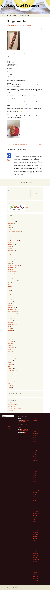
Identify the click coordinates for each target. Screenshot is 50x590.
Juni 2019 (34, 496)
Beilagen (9, 225)
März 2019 (34, 502)
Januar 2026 (35, 420)
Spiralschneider (11, 355)
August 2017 (35, 538)
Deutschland (10, 238)
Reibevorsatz (10, 334)
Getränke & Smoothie (12, 267)
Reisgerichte (10, 336)
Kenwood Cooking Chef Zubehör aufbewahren (22, 434)
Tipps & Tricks (10, 360)
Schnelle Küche (10, 341)
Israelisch (9, 286)
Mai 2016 (34, 566)
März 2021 (34, 458)
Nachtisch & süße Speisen (12, 311)
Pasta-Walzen (10, 322)
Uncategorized (10, 368)
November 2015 (35, 578)
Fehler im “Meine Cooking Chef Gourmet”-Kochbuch (23, 421)
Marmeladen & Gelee (11, 307)
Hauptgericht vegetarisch (12, 280)
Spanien (9, 353)
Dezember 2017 (35, 530)
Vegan (9, 372)
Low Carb (9, 305)
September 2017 (36, 536)
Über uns (3, 15)
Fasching (9, 248)
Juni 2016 (34, 565)
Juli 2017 (34, 540)
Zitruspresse (10, 385)
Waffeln (9, 379)
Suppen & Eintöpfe (11, 356)
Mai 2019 (34, 498)
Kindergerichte (10, 294)
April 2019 (34, 500)
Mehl (15, 25)
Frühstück (9, 263)
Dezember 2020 (35, 464)
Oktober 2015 (35, 580)
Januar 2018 (35, 528)
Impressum (15, 15)
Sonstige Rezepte (11, 347)
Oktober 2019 (35, 488)
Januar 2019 (35, 506)
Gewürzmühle (10, 273)
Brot (8, 229)
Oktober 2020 (35, 467)
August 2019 (35, 492)
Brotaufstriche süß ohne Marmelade (14, 231)
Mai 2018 (34, 521)
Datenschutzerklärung (24, 15)
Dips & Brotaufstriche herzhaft (13, 240)
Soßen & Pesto (10, 349)
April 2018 (34, 523)
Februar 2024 (35, 429)
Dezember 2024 (35, 426)
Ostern (9, 315)
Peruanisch (10, 328)
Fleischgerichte (10, 254)
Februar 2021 (35, 460)
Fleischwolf (10, 256)
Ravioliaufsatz (10, 330)
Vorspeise (10, 377)
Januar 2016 (35, 574)
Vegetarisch (10, 374)
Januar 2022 (35, 443)
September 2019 (36, 490)
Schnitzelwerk (10, 343)
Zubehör (8, 25)
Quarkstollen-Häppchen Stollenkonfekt (17, 144)
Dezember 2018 (35, 507)
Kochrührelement (11, 297)
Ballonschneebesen (11, 221)
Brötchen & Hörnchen (12, 233)
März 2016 (34, 570)
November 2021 (35, 445)
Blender (9, 227)
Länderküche (10, 301)
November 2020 (35, 466)
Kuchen (9, 299)
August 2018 (35, 515)
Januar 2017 (35, 551)
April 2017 (34, 546)
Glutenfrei (9, 275)
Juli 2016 (34, 563)
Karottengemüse (24, 418)
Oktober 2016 (35, 557)
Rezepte (9, 15)
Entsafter (9, 246)
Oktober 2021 (35, 446)
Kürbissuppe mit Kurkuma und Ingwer (14, 408)
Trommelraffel (10, 364)
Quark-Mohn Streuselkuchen (13, 404)
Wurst (9, 383)
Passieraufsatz (10, 318)
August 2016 (35, 561)
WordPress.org (5, 429)
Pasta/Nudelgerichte (11, 324)
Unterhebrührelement (12, 370)
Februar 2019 (35, 504)
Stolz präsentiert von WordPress (13, 587)
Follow (9, 395)
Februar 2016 (35, 572)
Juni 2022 (34, 435)
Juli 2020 (34, 473)
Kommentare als (6, 427)
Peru (9, 326)
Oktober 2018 (35, 511)
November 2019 (35, 486)
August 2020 (35, 471)
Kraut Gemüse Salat (11, 406)
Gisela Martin (29, 25)
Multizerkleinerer (36, 24)
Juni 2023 (34, 431)
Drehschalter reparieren (12, 402)
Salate (9, 337)
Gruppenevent (10, 276)
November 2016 (35, 555)
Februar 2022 (35, 441)
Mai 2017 (34, 544)
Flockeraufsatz (10, 259)
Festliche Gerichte (11, 250)
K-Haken (9, 290)
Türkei (9, 366)
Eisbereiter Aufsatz (11, 244)
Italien (9, 288)
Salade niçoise (10, 410)
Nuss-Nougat (22, 25)
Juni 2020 (34, 475)
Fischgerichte (10, 252)
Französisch (10, 261)
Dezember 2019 (35, 485)
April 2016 (34, 568)
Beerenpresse (10, 223)
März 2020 (34, 479)
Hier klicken (27, 207)
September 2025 (36, 422)
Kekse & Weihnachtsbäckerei (23, 24)
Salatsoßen (10, 339)
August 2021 (35, 450)
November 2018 (35, 509)
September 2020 (36, 469)
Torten (9, 362)
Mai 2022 (34, 437)
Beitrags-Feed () (6, 426)
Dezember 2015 (35, 576)
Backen (9, 217)
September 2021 (36, 448)
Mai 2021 (34, 456)
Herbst (9, 282)
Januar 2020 (35, 483)
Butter (13, 25)
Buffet (9, 235)
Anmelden (4, 424)
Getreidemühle (10, 269)
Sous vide (9, 351)
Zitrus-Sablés (39, 144)
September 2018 (36, 513)
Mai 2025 (34, 424)
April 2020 (34, 477)
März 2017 (34, 547)
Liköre (9, 303)
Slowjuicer (10, 345)
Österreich (10, 316)
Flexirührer (16, 24)
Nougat (18, 25)
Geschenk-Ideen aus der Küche (13, 265)
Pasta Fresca (10, 320)
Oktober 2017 (35, 534)
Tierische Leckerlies (11, 358)
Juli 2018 (34, 517)
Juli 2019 (34, 494)
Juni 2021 (34, 454)
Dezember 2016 (35, 553)
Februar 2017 (35, 549)
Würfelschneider (11, 381)
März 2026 (34, 418)
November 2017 (35, 532)
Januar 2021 (35, 462)
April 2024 (34, 427)
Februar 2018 (35, 526)
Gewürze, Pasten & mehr (12, 271)
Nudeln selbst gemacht (12, 313)
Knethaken (31, 24)
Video (9, 375)
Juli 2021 (34, 452)
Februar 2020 (35, 481)
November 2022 (35, 433)
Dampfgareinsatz (11, 236)
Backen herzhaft (11, 219)
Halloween (10, 278)
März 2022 (34, 439)
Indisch (9, 284)
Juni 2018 (34, 519)
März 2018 (34, 525)
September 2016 (36, 559)
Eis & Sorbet (10, 242)
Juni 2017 (34, 542)
